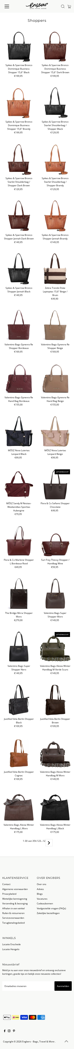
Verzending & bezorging (15, 903)
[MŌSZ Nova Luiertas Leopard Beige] (55, 431)
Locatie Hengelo (10, 949)
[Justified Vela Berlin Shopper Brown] (55, 700)
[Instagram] (9, 1031)
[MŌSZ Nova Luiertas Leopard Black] (19, 431)
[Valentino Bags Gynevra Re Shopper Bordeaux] (19, 325)
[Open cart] (69, 6)
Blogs (40, 893)
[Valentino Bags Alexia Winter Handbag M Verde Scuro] (55, 647)
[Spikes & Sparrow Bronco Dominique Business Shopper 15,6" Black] (19, 46)
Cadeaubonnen (45, 903)
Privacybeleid (9, 893)
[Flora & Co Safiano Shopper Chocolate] (55, 484)
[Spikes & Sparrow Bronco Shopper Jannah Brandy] (55, 216)
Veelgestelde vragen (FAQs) (51, 908)
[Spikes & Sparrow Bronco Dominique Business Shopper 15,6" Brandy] (19, 102)
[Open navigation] (10, 6)
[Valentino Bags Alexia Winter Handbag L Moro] (19, 805)
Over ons (41, 884)
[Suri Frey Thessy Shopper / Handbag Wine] (55, 541)
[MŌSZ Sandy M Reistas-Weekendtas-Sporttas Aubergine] (19, 484)
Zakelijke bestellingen (48, 913)
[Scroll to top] (66, 1041)
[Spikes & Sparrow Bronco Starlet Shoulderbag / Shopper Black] (55, 102)
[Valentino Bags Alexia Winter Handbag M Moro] (55, 753)
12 (44, 840)
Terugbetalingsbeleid (13, 922)
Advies (40, 889)
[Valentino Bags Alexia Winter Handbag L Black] (55, 805)
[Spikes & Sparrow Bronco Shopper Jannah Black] (19, 269)
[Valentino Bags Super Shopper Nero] (19, 647)
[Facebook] (4, 1031)
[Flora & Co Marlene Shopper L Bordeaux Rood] (19, 541)
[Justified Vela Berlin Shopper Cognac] (19, 753)
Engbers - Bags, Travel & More (38, 1041)
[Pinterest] (14, 1031)
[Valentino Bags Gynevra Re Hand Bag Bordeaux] (19, 378)
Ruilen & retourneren (13, 913)
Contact (6, 884)
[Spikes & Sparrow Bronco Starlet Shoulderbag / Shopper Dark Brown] (19, 159)
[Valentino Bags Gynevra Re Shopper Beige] (55, 325)
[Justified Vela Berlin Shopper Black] (19, 700)
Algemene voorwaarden (15, 889)
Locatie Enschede (11, 944)
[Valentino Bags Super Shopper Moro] (55, 594)
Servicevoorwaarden (13, 917)
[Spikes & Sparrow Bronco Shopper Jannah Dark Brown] (19, 216)
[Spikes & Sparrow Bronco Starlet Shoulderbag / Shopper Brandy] (55, 159)
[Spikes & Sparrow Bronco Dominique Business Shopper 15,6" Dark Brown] (55, 46)
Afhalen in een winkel (13, 908)
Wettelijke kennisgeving (14, 898)
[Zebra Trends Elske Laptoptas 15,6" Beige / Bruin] (55, 269)
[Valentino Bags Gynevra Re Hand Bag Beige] (55, 378)
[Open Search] (63, 6)
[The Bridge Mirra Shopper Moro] (19, 594)
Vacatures (42, 898)
